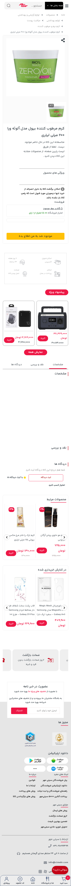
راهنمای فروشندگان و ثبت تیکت (52, 791)
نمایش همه (35, 352)
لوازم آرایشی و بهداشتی (29, 15)
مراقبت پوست (33, 20)
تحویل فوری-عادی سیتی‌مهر (54, 827)
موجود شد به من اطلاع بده (35, 236)
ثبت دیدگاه (46, 477)
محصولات (50, 15)
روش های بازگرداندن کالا (24, 796)
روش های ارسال (60, 810)
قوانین (32, 780)
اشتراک (19, 710)
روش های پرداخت (27, 791)
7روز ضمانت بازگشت (58, 816)
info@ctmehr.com (58, 862)
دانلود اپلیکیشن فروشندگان (54, 785)
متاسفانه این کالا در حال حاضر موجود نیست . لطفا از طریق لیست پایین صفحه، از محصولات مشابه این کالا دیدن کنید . (43, 149)
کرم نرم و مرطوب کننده (49, 26)
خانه (63, 15)
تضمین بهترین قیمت (57, 821)
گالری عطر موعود (52, 208)
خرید (42, 338)
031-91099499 (60, 846)
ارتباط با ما (30, 785)
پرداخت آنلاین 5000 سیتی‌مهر (53, 796)
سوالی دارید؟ (60, 870)
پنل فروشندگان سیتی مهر (55, 780)
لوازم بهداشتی (53, 20)
